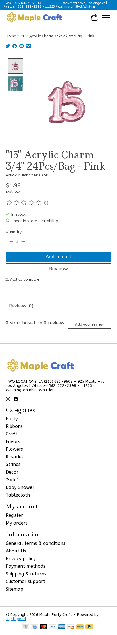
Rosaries (15, 457)
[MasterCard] (43, 627)
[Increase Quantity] (23, 241)
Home (11, 36)
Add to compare (24, 279)
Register (14, 515)
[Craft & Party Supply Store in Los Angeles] (34, 17)
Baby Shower (20, 487)
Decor (12, 472)
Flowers (14, 449)
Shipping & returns (26, 574)
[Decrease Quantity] (11, 241)
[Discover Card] (71, 627)
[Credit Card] (34, 627)
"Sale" (12, 479)
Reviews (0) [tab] (21, 306)
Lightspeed (16, 619)
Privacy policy (20, 558)
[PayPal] (80, 627)
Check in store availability (34, 221)
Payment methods (25, 566)
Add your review (89, 324)
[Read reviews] (24, 203)
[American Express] (62, 627)
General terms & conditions (35, 543)
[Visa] (53, 627)
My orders (17, 523)
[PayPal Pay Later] (89, 627)
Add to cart (58, 256)
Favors (13, 441)
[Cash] (25, 627)
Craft (11, 434)
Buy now (58, 268)
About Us (16, 551)
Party (12, 418)
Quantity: (14, 232)
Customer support (25, 581)
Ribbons (14, 426)
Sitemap (14, 589)
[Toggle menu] (105, 17)
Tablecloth (18, 495)
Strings (13, 464)
